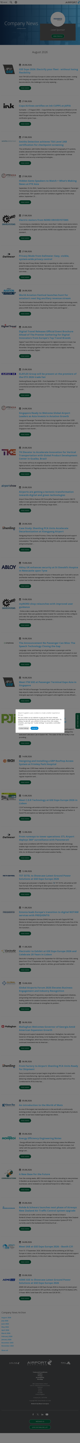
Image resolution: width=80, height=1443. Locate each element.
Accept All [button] (34, 728)
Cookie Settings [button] (23, 728)
